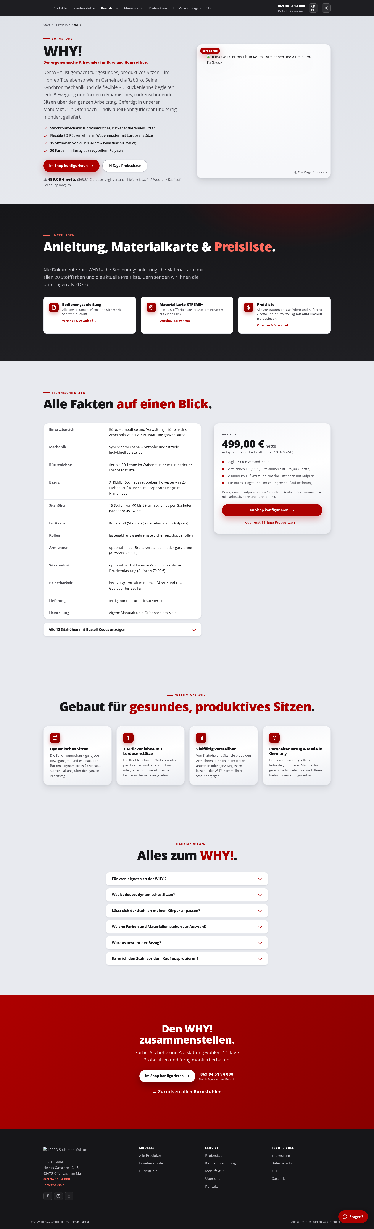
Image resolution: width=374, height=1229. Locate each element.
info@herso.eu (55, 1185)
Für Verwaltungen (187, 8)
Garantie (278, 1178)
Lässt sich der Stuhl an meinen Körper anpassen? (156, 910)
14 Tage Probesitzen (125, 165)
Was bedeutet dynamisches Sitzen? (143, 894)
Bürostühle (109, 8)
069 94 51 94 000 (291, 8)
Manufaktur (133, 8)
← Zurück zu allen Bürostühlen (187, 1091)
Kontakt (211, 1186)
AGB (274, 1171)
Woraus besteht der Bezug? (136, 942)
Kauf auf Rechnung (220, 1163)
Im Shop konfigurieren (68, 165)
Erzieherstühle (84, 8)
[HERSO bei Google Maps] (69, 1196)
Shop (210, 8)
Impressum (280, 1155)
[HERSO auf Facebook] (47, 1196)
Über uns (212, 1178)
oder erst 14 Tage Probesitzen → (272, 522)
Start (46, 25)
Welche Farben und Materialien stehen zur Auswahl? (159, 926)
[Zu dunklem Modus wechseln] (326, 8)
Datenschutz (281, 1163)
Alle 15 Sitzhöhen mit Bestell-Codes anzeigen (87, 629)
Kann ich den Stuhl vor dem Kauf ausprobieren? (155, 958)
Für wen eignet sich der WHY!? (139, 878)
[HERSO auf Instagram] (58, 1196)
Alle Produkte (150, 1155)
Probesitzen (158, 8)
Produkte (60, 8)
